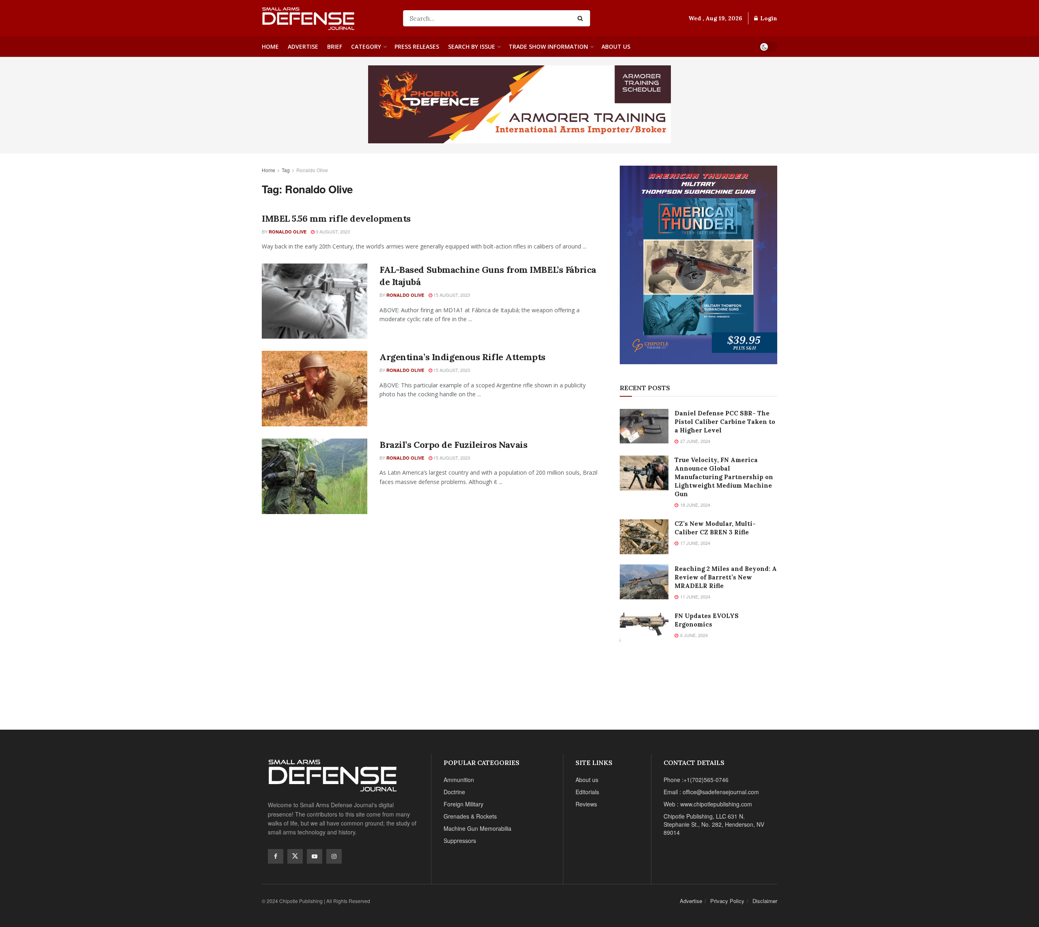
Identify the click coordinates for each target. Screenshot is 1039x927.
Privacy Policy (727, 901)
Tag (286, 169)
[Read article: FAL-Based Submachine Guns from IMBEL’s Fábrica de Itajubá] (314, 301)
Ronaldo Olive (312, 169)
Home (270, 46)
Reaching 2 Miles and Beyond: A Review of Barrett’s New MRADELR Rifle (726, 577)
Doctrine (454, 792)
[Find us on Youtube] (314, 856)
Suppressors (460, 840)
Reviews (586, 804)
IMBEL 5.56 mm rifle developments (336, 218)
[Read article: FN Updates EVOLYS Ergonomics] (644, 629)
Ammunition (459, 780)
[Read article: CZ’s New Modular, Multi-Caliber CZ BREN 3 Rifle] (644, 536)
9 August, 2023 (332, 231)
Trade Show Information (548, 46)
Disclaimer (764, 901)
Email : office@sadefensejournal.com (711, 792)
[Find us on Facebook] (275, 856)
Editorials (587, 792)
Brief (334, 46)
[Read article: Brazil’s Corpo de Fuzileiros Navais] (314, 476)
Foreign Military (463, 804)
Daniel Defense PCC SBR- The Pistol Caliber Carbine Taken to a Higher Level (725, 421)
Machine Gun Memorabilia (477, 828)
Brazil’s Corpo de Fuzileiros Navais (453, 444)
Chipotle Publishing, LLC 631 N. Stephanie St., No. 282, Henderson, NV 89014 (714, 824)
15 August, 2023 (451, 295)
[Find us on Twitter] (295, 856)
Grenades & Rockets (470, 816)
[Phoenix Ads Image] (519, 103)
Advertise (303, 46)
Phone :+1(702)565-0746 (696, 780)
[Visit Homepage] (327, 18)
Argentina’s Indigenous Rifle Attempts (462, 357)
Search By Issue (471, 46)
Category (366, 46)
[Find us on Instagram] (334, 856)
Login (768, 18)
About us (615, 46)
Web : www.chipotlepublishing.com (708, 804)
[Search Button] (581, 18)
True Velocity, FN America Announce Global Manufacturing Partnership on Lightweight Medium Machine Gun (724, 477)
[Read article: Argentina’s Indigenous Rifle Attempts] (314, 388)
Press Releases (416, 46)
